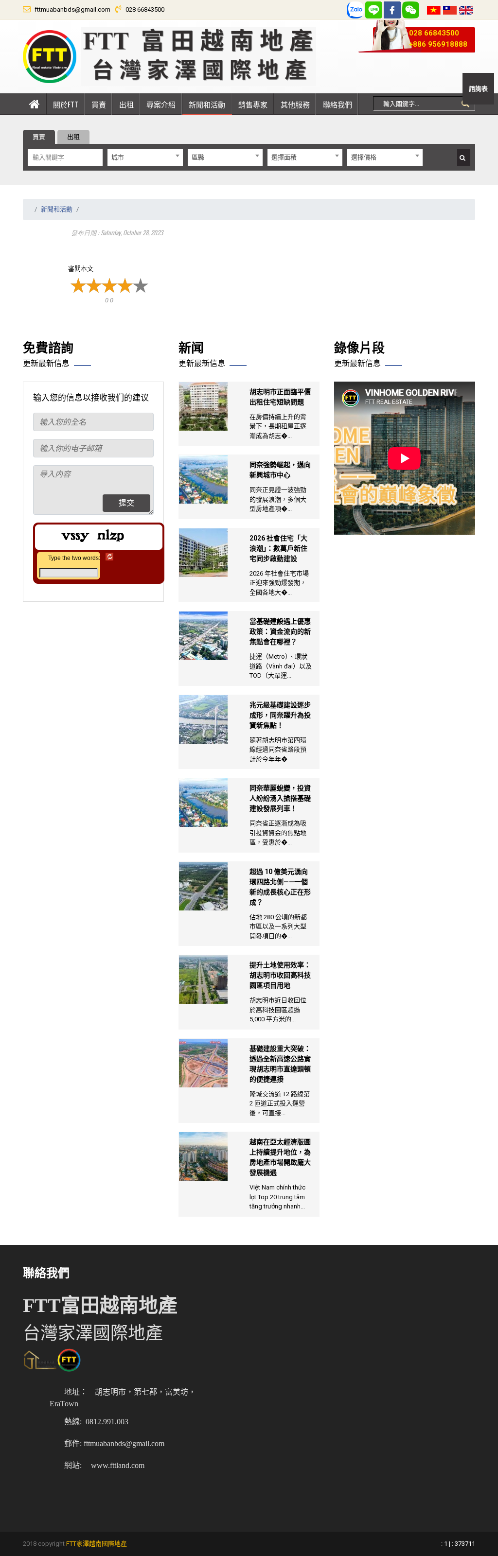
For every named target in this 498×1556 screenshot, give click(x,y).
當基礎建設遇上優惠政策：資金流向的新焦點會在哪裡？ (280, 631)
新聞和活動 (207, 104)
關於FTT (65, 104)
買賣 (98, 104)
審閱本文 (80, 268)
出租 (126, 104)
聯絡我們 (337, 104)
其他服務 (295, 104)
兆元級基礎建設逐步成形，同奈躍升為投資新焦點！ (280, 715)
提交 (126, 502)
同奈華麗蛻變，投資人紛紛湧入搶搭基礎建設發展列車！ (280, 798)
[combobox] (144, 157)
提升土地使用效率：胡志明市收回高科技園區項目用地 (280, 975)
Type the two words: (74, 558)
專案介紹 (161, 104)
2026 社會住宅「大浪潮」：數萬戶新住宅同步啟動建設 (278, 548)
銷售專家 (252, 104)
